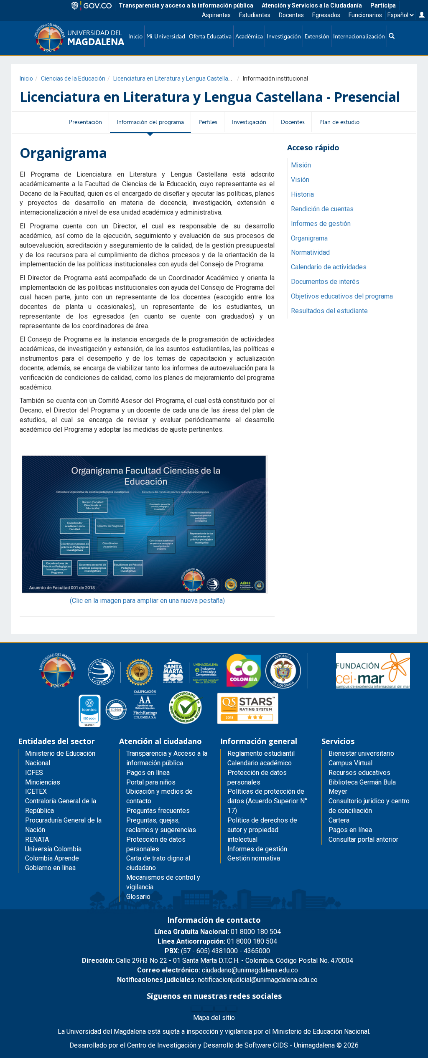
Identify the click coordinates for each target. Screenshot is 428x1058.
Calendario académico (259, 763)
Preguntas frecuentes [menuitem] (158, 811)
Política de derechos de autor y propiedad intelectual (262, 829)
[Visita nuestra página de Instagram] (220, 1008)
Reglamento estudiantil (261, 753)
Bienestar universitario (361, 753)
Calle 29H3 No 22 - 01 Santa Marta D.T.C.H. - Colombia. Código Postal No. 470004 (217, 960)
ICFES (34, 773)
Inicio (26, 78)
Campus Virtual (350, 763)
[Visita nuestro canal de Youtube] (232, 1008)
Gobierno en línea (50, 868)
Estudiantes (254, 15)
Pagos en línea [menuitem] (148, 773)
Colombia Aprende (52, 858)
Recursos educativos (359, 773)
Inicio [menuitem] (135, 36)
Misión (301, 165)
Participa (383, 5)
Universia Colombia (53, 849)
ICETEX (36, 791)
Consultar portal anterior (363, 839)
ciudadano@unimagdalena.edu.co (217, 970)
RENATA (37, 839)
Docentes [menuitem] (293, 122)
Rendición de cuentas (322, 209)
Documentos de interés (325, 282)
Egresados (326, 15)
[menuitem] (391, 36)
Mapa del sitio (214, 1018)
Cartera (339, 820)
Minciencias (42, 782)
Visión (300, 180)
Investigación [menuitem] (284, 36)
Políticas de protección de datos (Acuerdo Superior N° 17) (267, 801)
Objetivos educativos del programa (342, 296)
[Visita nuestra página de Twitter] (208, 1008)
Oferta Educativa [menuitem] (210, 36)
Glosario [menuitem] (138, 897)
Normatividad (310, 252)
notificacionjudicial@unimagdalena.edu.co (217, 980)
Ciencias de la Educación (73, 78)
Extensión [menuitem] (317, 36)
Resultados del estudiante (329, 311)
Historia (302, 194)
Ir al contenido (21, 10)
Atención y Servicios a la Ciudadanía (312, 5)
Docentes (291, 15)
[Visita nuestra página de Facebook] (196, 1008)
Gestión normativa (253, 858)
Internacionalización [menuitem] (359, 36)
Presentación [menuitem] (85, 122)
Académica (249, 36)
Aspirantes (216, 15)
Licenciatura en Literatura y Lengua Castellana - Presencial (190, 78)
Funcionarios (365, 15)
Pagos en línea (350, 830)
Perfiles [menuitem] (208, 122)
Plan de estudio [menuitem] (339, 122)
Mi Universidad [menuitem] (165, 36)
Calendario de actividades (329, 267)
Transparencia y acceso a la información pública (186, 5)
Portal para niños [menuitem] (151, 782)
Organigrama (309, 238)
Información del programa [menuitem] (150, 122)
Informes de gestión (321, 224)
